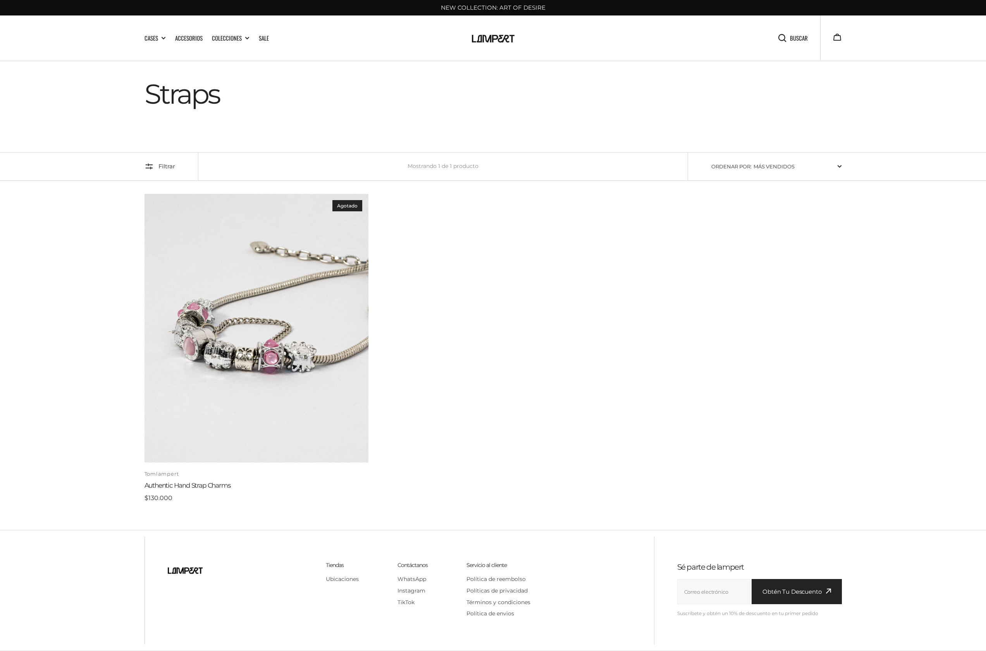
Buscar (799, 38)
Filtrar (166, 166)
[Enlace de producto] (257, 348)
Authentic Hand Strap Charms (188, 485)
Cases (151, 38)
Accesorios (189, 38)
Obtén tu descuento (791, 591)
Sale (264, 38)
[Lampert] (493, 38)
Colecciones (227, 38)
